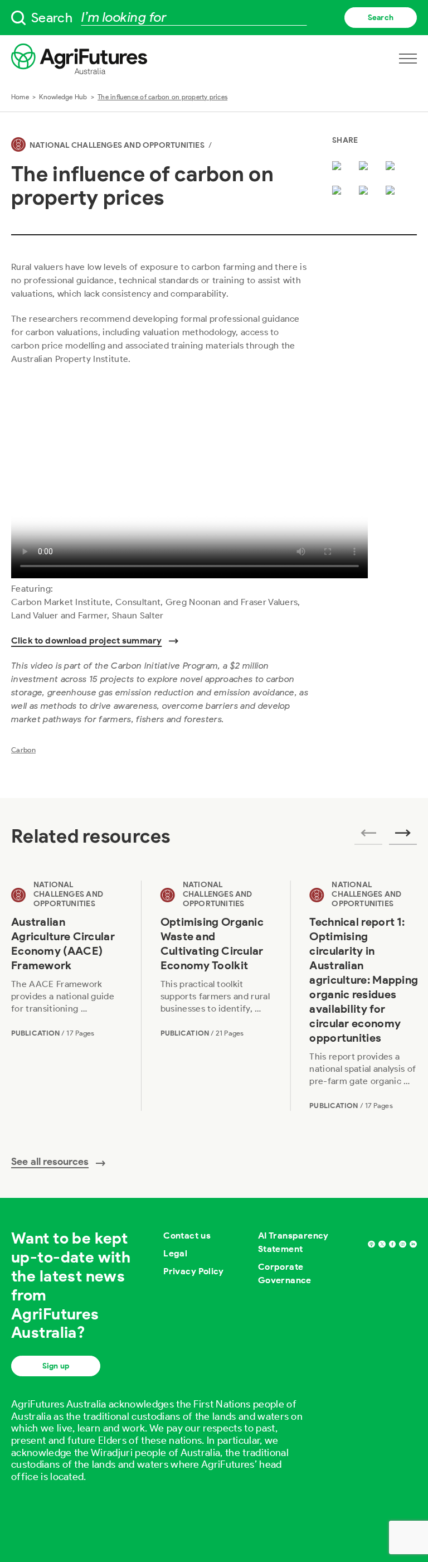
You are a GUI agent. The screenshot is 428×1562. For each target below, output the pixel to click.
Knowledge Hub (63, 97)
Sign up (55, 1366)
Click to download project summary (86, 640)
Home (20, 97)
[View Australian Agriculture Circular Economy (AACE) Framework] (67, 996)
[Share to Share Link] (365, 191)
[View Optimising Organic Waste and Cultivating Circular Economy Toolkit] (216, 996)
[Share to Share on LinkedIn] (392, 166)
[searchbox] (214, 17)
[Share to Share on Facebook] (365, 166)
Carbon (23, 750)
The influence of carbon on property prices (162, 97)
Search (380, 17)
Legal (175, 1253)
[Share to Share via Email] (339, 191)
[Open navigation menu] (408, 59)
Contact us (187, 1235)
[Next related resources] (403, 836)
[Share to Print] (392, 191)
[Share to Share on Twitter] (339, 166)
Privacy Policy (193, 1271)
